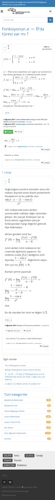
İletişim (4, 475)
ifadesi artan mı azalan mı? (22, 383)
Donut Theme (8, 487)
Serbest (7, 438)
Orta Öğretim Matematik (15, 433)
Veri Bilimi (8, 427)
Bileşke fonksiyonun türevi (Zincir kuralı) (23, 369)
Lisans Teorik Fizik (12, 422)
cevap (9, 132)
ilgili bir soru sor (14, 331)
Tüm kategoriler (16, 394)
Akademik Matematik (13, 400)
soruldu (29, 122)
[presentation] (33, 29)
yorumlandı (38, 146)
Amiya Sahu (32, 487)
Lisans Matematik (23, 119)
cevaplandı (45, 325)
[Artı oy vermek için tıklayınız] (5, 47)
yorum (19, 132)
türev (7, 112)
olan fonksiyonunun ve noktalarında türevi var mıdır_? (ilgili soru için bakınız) (25, 377)
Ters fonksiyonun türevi (15, 365)
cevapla (47, 149)
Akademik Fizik (10, 405)
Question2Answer (21, 491)
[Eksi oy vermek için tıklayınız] (5, 50)
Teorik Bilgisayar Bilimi (14, 411)
